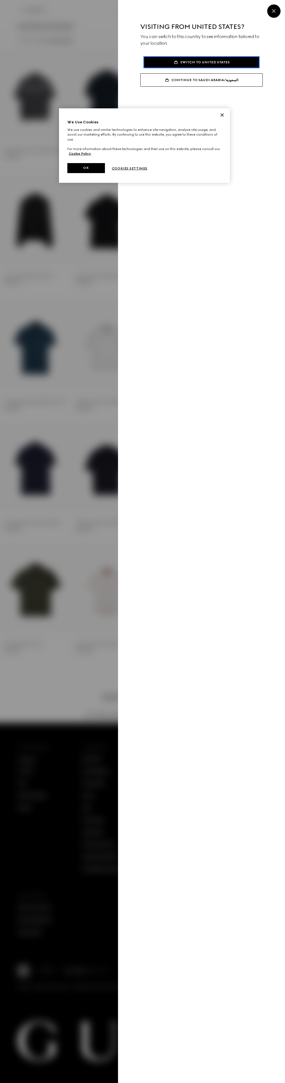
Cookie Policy (80, 154)
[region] (144, 145)
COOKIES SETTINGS (130, 168)
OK (86, 168)
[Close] (274, 11)
